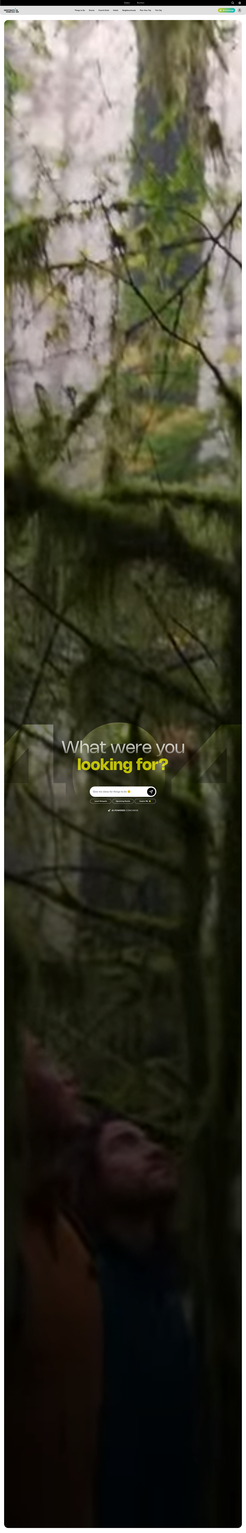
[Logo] (11, 10)
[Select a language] (239, 2)
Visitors (127, 3)
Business (140, 3)
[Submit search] (232, 2)
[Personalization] (239, 10)
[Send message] (151, 791)
